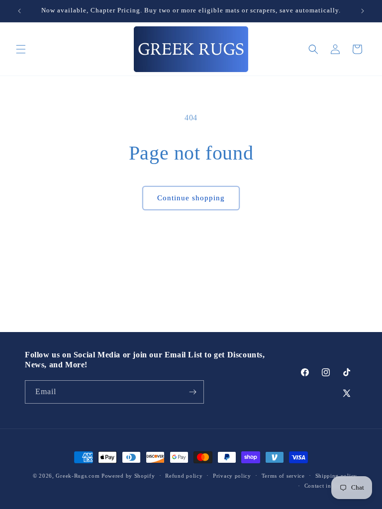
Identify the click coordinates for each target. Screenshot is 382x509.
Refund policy (183, 476)
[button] (21, 49)
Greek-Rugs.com (77, 476)
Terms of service (283, 476)
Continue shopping (191, 198)
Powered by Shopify (128, 476)
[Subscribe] (192, 392)
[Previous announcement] (19, 11)
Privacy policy (232, 476)
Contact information (330, 486)
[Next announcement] (363, 11)
